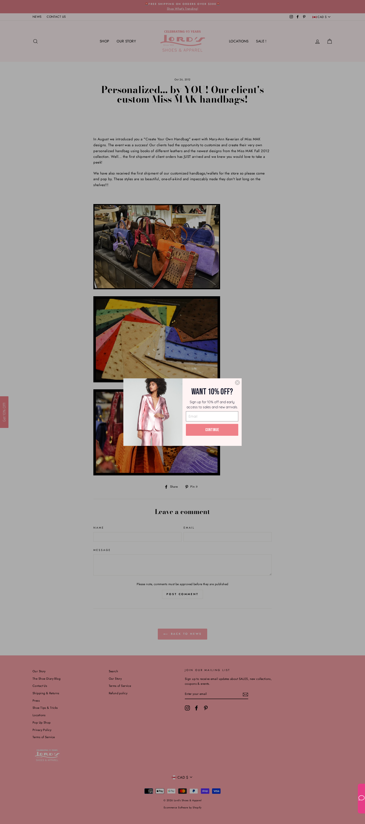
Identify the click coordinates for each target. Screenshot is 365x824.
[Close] (237, 382)
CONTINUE (212, 429)
